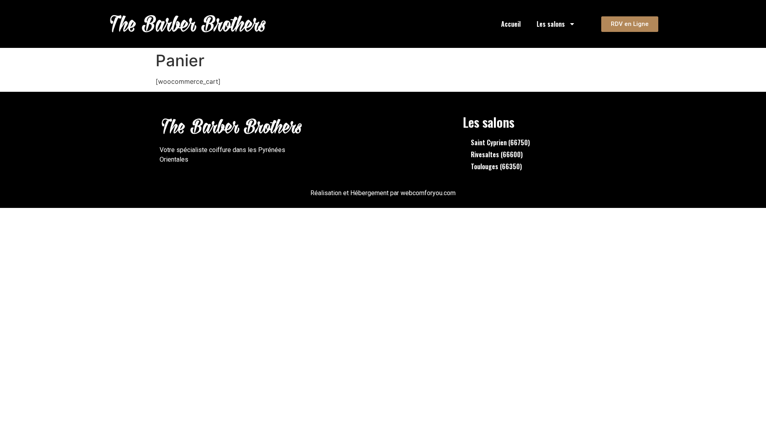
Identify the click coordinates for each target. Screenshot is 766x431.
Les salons (551, 24)
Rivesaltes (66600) (497, 154)
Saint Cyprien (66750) (500, 142)
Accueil (511, 24)
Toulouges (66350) (496, 166)
